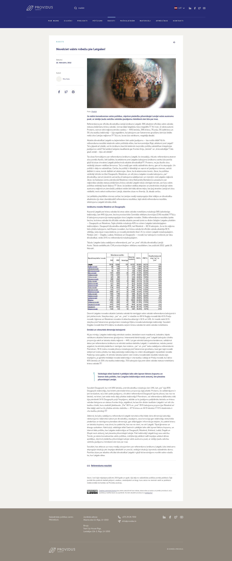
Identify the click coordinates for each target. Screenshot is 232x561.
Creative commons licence (108, 490)
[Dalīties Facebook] (59, 91)
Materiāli (145, 21)
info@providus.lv (129, 521)
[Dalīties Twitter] (66, 91)
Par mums (53, 21)
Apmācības (162, 21)
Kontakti (178, 21)
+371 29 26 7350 (129, 517)
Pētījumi (98, 21)
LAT (180, 8)
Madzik (94, 112)
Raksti (111, 21)
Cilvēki (68, 21)
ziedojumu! (148, 493)
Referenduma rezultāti (101, 465)
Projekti (82, 21)
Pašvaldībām (127, 21)
